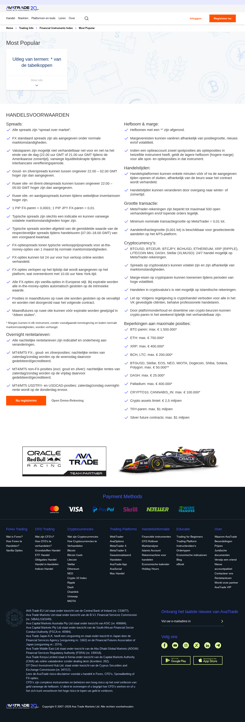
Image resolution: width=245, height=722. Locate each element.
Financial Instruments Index (56, 28)
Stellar (71, 564)
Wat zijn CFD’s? (44, 536)
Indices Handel (44, 568)
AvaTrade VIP (223, 587)
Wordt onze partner (226, 582)
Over (72, 18)
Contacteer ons (224, 573)
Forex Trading (16, 529)
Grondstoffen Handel (47, 550)
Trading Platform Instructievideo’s (186, 543)
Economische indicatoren (191, 555)
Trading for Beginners (189, 536)
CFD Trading (45, 529)
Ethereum (73, 568)
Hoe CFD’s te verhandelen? (43, 543)
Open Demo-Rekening (67, 400)
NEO (70, 573)
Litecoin (72, 559)
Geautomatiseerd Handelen (120, 557)
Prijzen (219, 545)
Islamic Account (151, 550)
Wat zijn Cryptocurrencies (82, 536)
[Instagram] (186, 645)
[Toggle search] (86, 18)
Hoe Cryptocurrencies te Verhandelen (82, 543)
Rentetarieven (223, 578)
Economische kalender (155, 564)
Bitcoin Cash (74, 555)
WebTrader (116, 536)
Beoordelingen (223, 541)
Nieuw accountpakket (223, 566)
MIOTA (71, 600)
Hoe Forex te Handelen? (14, 543)
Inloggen (196, 18)
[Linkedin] (207, 645)
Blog (179, 559)
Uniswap (72, 596)
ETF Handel (42, 555)
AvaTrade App (118, 564)
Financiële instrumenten (156, 536)
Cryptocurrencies (80, 529)
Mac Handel (117, 573)
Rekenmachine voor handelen (154, 557)
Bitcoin (71, 550)
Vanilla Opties (14, 550)
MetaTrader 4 (118, 545)
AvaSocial (116, 568)
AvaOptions (117, 541)
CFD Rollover (150, 541)
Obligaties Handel (45, 559)
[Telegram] (218, 645)
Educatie (183, 529)
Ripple (71, 582)
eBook (180, 564)
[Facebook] (164, 645)
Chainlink (72, 591)
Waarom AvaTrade (226, 536)
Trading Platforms (123, 529)
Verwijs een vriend (226, 559)
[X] (197, 645)
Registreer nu (222, 18)
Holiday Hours (150, 568)
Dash (70, 587)
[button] (36, 69)
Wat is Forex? (14, 536)
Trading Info (26, 28)
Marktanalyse (150, 545)
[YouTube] (175, 645)
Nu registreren (26, 400)
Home (9, 28)
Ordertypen (183, 550)
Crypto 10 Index (77, 578)
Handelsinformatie (156, 529)
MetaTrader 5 (118, 550)
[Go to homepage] (22, 8)
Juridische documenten (222, 553)
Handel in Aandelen (47, 564)
